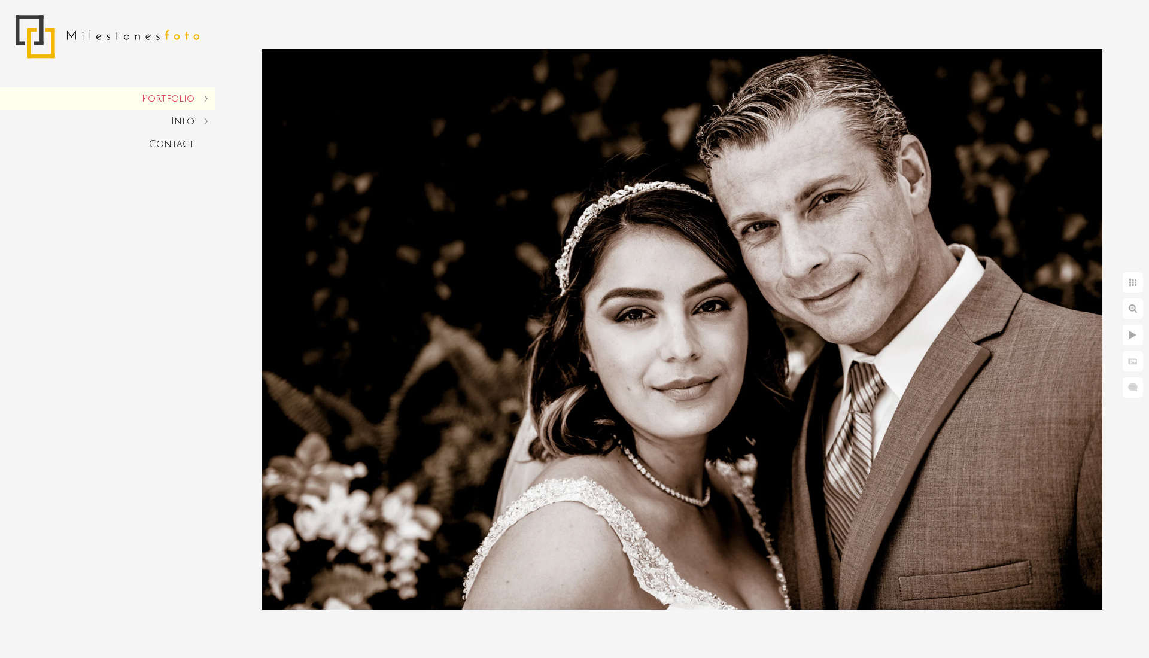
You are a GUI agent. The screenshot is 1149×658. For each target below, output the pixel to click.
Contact (171, 144)
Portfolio (168, 98)
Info (182, 121)
